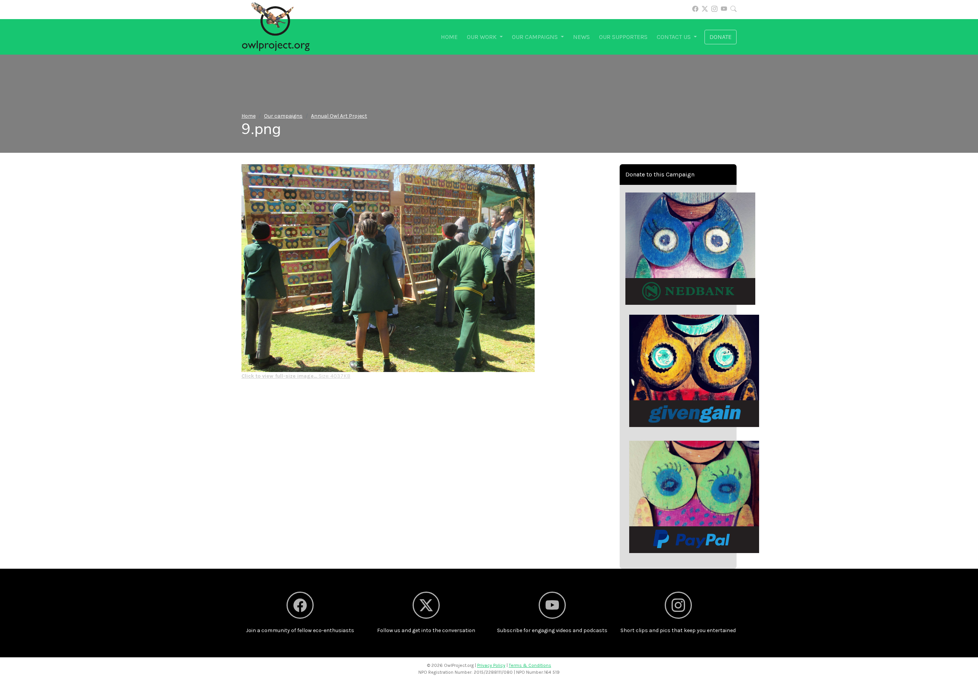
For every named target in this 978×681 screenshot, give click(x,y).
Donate (720, 36)
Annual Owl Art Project (339, 116)
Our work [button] (482, 36)
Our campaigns (283, 116)
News (581, 36)
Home (449, 36)
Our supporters (623, 36)
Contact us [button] (674, 36)
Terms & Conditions (530, 665)
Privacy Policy (491, 665)
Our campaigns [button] (535, 36)
